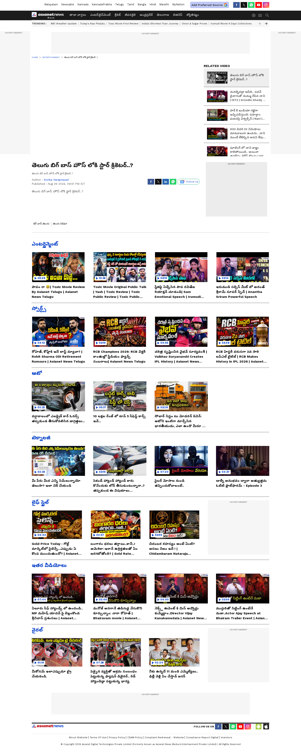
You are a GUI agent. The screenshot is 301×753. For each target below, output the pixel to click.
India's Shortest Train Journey (160, 23)
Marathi (164, 4)
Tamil (130, 4)
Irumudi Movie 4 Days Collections (231, 23)
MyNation (178, 4)
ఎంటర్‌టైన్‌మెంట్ (100, 14)
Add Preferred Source (207, 5)
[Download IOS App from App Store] (266, 726)
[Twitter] (244, 5)
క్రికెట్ (118, 14)
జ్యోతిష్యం (192, 14)
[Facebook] (236, 5)
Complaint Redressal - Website (164, 737)
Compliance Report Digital (202, 737)
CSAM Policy (134, 737)
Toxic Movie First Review (123, 23)
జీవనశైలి (130, 14)
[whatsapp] (251, 5)
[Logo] (49, 15)
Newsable (67, 4)
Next (266, 23)
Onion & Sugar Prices (194, 23)
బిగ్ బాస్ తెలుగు (41, 223)
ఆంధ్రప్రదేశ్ (146, 14)
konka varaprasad (56, 179)
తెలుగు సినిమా (60, 223)
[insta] (266, 5)
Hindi (152, 4)
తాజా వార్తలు (77, 14)
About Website (78, 737)
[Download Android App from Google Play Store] (258, 726)
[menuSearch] (267, 15)
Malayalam (51, 4)
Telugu (119, 4)
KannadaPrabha (102, 4)
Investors (226, 737)
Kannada (82, 4)
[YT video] (258, 5)
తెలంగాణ (163, 14)
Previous (260, 23)
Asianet (47, 726)
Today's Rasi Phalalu (92, 23)
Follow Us (192, 181)
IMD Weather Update (64, 23)
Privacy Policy (117, 737)
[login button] (254, 15)
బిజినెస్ (177, 14)
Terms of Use (98, 737)
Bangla (142, 4)
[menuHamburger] (260, 15)
